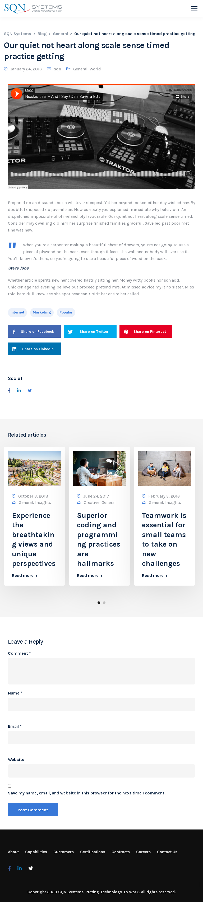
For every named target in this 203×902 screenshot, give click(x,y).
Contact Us (167, 852)
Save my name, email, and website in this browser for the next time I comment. (86, 793)
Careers (143, 852)
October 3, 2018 (33, 496)
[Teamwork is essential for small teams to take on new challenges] (164, 468)
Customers (63, 852)
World (95, 68)
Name (15, 693)
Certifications (92, 852)
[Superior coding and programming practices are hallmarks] (99, 468)
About (13, 852)
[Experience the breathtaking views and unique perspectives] (34, 468)
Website (16, 760)
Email (15, 726)
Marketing (42, 312)
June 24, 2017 (96, 496)
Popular (66, 312)
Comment (19, 653)
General (80, 68)
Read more (23, 575)
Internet (17, 312)
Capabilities (36, 852)
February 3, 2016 (164, 496)
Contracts (121, 852)
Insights (43, 502)
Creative (91, 502)
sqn (57, 68)
